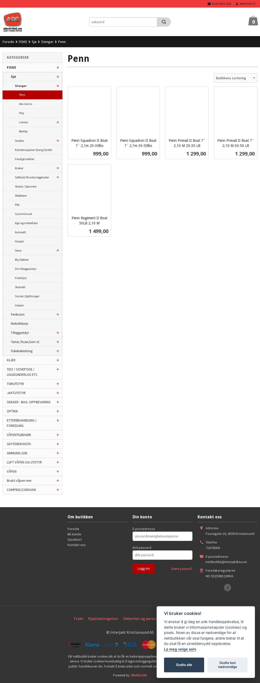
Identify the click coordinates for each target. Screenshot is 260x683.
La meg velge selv (180, 649)
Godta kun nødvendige (227, 665)
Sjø (13, 76)
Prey (21, 113)
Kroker (19, 168)
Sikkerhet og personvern (144, 618)
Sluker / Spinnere (26, 186)
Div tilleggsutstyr (26, 269)
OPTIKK (12, 411)
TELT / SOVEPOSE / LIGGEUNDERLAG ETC (22, 372)
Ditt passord (142, 547)
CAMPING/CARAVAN (21, 489)
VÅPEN (12, 471)
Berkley (23, 131)
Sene (18, 250)
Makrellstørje (19, 323)
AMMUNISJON (17, 453)
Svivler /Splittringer (27, 296)
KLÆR (11, 360)
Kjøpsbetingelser (103, 618)
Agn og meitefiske (26, 223)
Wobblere (21, 195)
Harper (19, 241)
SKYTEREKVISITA (19, 444)
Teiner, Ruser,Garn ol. (25, 342)
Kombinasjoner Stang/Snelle (33, 150)
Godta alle (184, 665)
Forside (8, 41)
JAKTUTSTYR (16, 393)
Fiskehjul (21, 278)
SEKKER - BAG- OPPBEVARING (29, 402)
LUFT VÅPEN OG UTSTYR (24, 462)
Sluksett (20, 287)
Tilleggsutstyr (20, 333)
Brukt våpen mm (19, 480)
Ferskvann (18, 314)
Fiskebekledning (21, 351)
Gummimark (23, 214)
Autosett (20, 232)
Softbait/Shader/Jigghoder (32, 177)
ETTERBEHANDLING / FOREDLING (22, 423)
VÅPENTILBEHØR (19, 434)
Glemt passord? (181, 569)
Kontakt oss (77, 544)
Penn (22, 95)
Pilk (17, 205)
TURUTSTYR (15, 383)
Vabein (19, 305)
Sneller (19, 141)
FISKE (11, 67)
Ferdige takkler (24, 159)
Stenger (21, 86)
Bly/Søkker (22, 259)
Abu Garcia (25, 104)
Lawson (23, 122)
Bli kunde (74, 534)
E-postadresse (144, 528)
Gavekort (75, 539)
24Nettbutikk (138, 675)
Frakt (78, 618)
